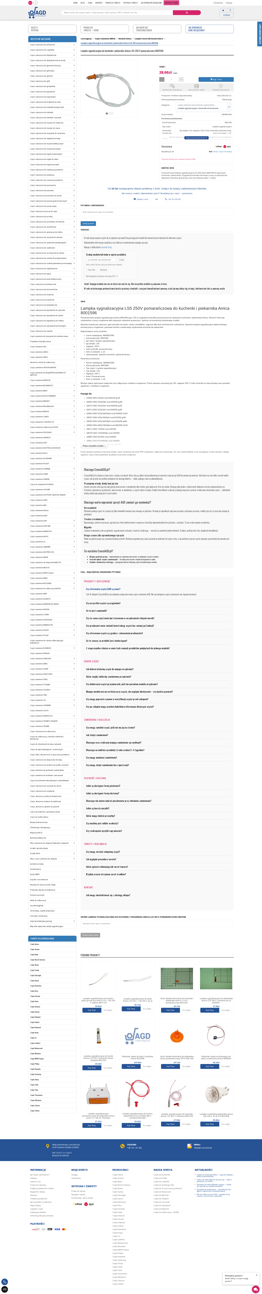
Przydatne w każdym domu (40, 341)
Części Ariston (34, 949)
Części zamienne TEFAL (39, 679)
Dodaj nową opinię (90, 935)
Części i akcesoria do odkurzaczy (43, 731)
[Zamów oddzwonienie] (4, 1282)
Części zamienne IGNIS (38, 500)
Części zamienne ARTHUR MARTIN (43, 367)
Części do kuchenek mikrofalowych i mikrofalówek (49, 780)
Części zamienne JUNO (38, 515)
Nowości (98, 2)
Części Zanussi (35, 1105)
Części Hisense (35, 1006)
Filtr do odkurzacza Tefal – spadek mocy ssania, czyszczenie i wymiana (213, 1195)
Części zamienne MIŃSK (39, 557)
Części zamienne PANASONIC (41, 620)
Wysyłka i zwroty (130, 2)
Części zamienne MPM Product (41, 573)
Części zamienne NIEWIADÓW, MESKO (44, 604)
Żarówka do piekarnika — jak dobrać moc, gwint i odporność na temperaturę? (214, 1190)
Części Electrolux (35, 986)
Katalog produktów (38, 1212)
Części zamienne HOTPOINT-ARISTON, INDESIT (48, 495)
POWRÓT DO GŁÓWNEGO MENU (42, 938)
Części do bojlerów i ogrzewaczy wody (45, 812)
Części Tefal (34, 1085)
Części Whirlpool (35, 1100)
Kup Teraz (217, 79)
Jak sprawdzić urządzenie (151, 2)
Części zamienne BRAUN (39, 411)
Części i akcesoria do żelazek (41, 331)
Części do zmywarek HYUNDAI (41, 484)
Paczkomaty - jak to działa (82, 1198)
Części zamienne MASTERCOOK (42, 552)
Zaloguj (229, 3)
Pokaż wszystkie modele (93, 446)
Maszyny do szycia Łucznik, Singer (43, 885)
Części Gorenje (35, 996)
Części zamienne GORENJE (40, 469)
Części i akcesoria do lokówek (41, 112)
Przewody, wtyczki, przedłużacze (42, 890)
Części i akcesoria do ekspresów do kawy (46, 760)
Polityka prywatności (38, 1198)
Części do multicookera (39, 817)
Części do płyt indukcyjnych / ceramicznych (46, 749)
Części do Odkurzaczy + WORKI (166, 1212)
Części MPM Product (37, 1058)
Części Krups (34, 1032)
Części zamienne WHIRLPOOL (41, 716)
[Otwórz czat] (256, 1289)
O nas (90, 2)
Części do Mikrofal (161, 1195)
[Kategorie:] (229, 107)
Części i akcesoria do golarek (41, 76)
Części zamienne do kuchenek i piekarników (47, 770)
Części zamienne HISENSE (39, 479)
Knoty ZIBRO (35, 874)
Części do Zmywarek (162, 1205)
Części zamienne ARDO (39, 357)
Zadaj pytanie (88, 223)
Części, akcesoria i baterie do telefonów (45, 801)
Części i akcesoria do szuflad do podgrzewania (48, 258)
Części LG (33, 1038)
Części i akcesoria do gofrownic (42, 71)
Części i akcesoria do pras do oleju (43, 211)
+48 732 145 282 (174, 199)
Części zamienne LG (37, 542)
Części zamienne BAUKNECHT (41, 385)
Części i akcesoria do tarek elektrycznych (45, 279)
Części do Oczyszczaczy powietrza (168, 1188)
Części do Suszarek (162, 1202)
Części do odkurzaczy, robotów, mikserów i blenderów (47, 737)
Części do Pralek (160, 1178)
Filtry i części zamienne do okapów (43, 859)
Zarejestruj (218, 3)
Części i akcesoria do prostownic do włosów (47, 222)
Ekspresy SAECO (36, 833)
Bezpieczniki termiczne (39, 822)
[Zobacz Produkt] (98, 978)
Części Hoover (35, 1012)
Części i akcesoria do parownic (42, 190)
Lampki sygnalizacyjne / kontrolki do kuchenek (198, 108)
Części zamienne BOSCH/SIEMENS (43, 396)
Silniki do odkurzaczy (38, 900)
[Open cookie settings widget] (4, 1289)
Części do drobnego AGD (164, 1185)
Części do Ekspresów (162, 1192)
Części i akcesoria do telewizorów (43, 284)
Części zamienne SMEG (38, 664)
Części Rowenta (35, 1069)
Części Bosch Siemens (37, 959)
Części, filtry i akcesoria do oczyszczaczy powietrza (49, 754)
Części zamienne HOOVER (40, 489)
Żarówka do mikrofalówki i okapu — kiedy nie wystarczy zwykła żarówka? (214, 1185)
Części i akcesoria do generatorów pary (45, 65)
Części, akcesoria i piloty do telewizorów (45, 796)
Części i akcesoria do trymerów (42, 300)
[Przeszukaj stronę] (187, 12)
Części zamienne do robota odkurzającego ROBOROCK (46, 641)
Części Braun (34, 965)
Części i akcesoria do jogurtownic (43, 97)
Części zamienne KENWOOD (41, 531)
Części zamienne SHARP (39, 669)
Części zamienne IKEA (38, 505)
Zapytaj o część (171, 2)
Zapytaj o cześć (142, 199)
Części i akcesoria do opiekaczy (42, 175)
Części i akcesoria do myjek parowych (44, 164)
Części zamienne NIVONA (40, 609)
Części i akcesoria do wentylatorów (43, 305)
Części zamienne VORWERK (40, 705)
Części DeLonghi (35, 975)
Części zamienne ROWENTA (40, 648)
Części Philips (34, 1064)
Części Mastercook (36, 1048)
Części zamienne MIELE (38, 578)
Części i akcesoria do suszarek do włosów (46, 237)
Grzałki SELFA (35, 853)
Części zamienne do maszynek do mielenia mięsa (49, 336)
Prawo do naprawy (38, 1185)
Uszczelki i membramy (38, 916)
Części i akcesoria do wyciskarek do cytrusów (47, 310)
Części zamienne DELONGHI (41, 432)
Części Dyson (34, 980)
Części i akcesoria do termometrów (43, 289)
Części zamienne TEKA (38, 695)
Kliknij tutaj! (227, 99)
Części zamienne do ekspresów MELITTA (45, 562)
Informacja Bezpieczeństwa (41, 1215)
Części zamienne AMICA (39, 352)
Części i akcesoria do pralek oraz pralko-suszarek (49, 765)
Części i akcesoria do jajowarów (42, 91)
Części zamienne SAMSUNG (40, 658)
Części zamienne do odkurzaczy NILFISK (45, 588)
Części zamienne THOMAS (40, 690)
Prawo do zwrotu (112, 2)
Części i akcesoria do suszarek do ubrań (45, 786)
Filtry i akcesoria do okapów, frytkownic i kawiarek (49, 843)
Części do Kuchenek (162, 1174)
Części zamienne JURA (38, 521)
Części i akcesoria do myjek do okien (44, 159)
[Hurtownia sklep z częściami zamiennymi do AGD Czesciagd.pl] (37, 12)
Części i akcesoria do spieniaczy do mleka (46, 232)
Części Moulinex (35, 1053)
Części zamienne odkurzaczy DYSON (44, 427)
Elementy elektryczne (38, 838)
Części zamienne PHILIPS (39, 630)
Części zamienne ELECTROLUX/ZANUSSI (45, 448)
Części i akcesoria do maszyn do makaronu (46, 123)
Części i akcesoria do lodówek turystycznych (47, 107)
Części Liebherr (35, 1043)
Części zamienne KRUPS (39, 536)
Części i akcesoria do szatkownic (42, 248)
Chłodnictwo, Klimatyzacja (40, 827)
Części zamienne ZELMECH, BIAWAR (43, 721)
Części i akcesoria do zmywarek (42, 791)
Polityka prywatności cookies (42, 1188)
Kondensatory (35, 869)
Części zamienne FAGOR (39, 463)
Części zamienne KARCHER (40, 526)
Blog (83, 2)
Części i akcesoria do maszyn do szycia (45, 128)
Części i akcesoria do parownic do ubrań (46, 196)
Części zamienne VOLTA (39, 710)
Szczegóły (108, 1010)
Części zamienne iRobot (39, 510)
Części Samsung (35, 1074)
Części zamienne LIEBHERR (40, 547)
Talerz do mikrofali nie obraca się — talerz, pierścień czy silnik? (214, 1180)
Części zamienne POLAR (39, 635)
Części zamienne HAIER (39, 474)
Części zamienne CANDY (39, 416)
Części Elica (34, 991)
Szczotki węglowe (36, 905)
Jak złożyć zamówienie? (40, 1174)
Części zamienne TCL (38, 700)
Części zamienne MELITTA (40, 567)
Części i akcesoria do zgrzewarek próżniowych (48, 326)
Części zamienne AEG (38, 346)
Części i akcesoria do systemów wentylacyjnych (48, 242)
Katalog (33, 1178)
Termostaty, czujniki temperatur (42, 911)
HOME (75, 2)
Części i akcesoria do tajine (40, 274)
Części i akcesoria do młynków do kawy (45, 138)
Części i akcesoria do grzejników (42, 86)
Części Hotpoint (35, 1017)
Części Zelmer (35, 1110)
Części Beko (34, 954)
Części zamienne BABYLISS (40, 380)
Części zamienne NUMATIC (40, 599)
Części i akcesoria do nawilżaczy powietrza (46, 170)
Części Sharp (34, 1079)
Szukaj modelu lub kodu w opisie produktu (106, 254)
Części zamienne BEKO (38, 391)
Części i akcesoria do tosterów (42, 294)
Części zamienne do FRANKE (41, 458)
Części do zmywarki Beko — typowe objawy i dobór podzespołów (215, 1175)
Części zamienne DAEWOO (40, 437)
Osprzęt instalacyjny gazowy (41, 921)
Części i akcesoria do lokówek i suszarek (45, 117)
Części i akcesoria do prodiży (41, 216)
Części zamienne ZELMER (39, 726)
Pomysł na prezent (37, 895)
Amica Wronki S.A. (224, 95)
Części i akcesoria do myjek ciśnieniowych (46, 154)
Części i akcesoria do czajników (42, 50)
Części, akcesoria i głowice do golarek (44, 806)
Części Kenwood (35, 1027)
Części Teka (34, 1090)
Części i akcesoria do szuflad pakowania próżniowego (51, 263)
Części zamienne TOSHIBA (40, 684)
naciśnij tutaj (106, 247)
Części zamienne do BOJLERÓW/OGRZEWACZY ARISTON (48, 374)
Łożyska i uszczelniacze (39, 879)
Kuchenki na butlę (37, 864)
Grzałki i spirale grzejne (39, 848)
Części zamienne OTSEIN (39, 614)
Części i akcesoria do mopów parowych (45, 149)
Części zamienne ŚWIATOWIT (41, 674)
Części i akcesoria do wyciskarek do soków (46, 315)
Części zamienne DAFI (38, 443)
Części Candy (34, 970)
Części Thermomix (36, 1095)
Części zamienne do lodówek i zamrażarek (46, 775)
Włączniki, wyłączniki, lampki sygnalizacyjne (46, 926)
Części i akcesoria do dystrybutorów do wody (47, 60)
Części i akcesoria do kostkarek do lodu (45, 102)
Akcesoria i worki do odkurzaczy (42, 362)
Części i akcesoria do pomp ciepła (43, 206)
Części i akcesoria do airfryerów (42, 45)
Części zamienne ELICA (38, 453)
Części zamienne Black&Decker (42, 406)
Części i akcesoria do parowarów (43, 185)
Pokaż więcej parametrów (195, 138)
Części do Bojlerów (161, 1209)
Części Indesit (34, 1022)
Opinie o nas (35, 1181)
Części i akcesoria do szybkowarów (43, 268)
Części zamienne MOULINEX (40, 583)
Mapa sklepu (35, 1205)
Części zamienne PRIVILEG (40, 653)
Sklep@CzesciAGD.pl (203, 1147)
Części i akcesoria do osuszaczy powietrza (46, 180)
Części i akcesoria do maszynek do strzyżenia (47, 133)
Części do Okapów (161, 1198)
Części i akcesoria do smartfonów (43, 227)
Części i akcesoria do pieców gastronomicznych (48, 201)
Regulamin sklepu (37, 1192)
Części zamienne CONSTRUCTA (42, 422)
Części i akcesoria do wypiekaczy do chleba (47, 321)
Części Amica (34, 944)
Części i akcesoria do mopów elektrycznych (46, 144)
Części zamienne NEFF (38, 594)
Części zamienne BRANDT (40, 401)
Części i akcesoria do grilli (40, 81)
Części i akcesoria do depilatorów (43, 55)
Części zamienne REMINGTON (41, 625)
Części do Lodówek (161, 1181)
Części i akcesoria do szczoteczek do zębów (47, 253)
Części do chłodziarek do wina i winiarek (45, 744)
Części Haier (34, 1001)
